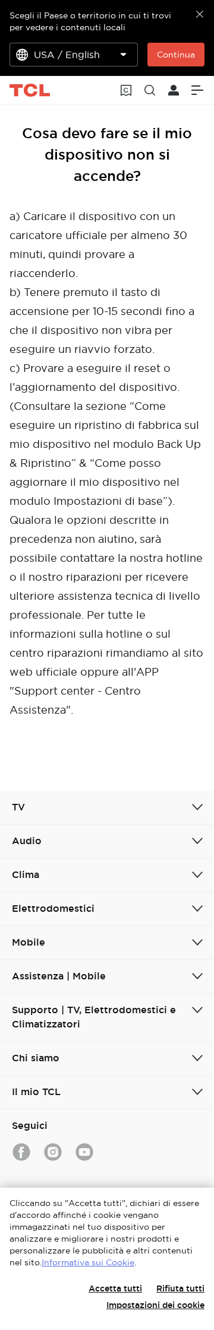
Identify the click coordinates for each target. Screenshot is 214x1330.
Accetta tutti (115, 1288)
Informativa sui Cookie (88, 1262)
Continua (176, 54)
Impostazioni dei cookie (155, 1305)
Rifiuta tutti (180, 1288)
